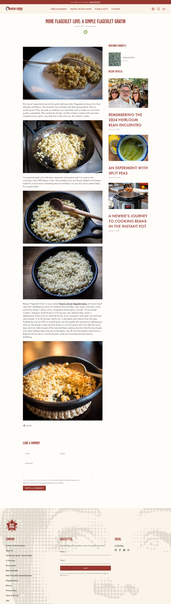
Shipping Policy (12, 580)
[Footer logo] (12, 525)
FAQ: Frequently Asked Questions (19, 575)
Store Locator (11, 565)
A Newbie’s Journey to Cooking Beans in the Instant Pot (128, 221)
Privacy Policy (59, 480)
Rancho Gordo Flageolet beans (73, 303)
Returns (9, 585)
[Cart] (163, 9)
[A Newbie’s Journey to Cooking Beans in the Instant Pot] (128, 196)
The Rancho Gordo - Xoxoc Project (19, 555)
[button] (58, 9)
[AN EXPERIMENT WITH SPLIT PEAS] (128, 148)
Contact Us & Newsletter (15, 545)
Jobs (7, 600)
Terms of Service (71, 480)
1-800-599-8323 (94, 2)
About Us (9, 550)
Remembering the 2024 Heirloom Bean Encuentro (125, 119)
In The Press (10, 560)
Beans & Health (12, 570)
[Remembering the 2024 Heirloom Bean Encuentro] (128, 93)
